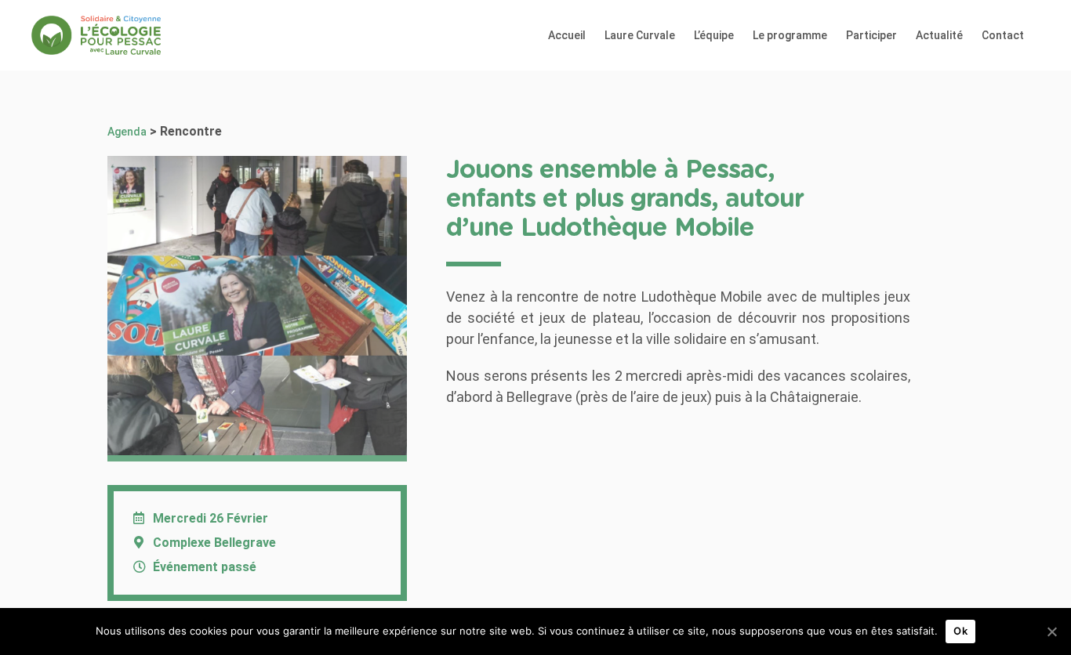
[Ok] (1051, 631)
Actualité (939, 35)
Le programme (790, 35)
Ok (960, 630)
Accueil (567, 35)
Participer (871, 35)
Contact (1003, 35)
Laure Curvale (639, 35)
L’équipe (714, 35)
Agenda (127, 131)
